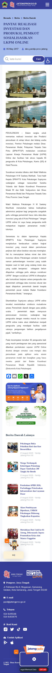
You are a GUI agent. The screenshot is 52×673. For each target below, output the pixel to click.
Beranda (7, 18)
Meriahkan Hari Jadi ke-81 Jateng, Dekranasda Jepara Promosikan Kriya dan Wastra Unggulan (32, 534)
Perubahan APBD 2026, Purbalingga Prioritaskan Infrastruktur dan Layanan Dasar (32, 489)
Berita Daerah (29, 18)
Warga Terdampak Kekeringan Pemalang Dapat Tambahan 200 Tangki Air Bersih (30, 467)
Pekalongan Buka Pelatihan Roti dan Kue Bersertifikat (30, 446)
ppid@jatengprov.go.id (14, 602)
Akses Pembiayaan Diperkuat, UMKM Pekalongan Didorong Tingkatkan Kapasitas (30, 512)
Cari (38, 59)
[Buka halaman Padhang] (13, 544)
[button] (48, 61)
